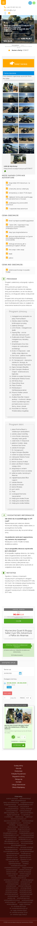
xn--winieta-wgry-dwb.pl (18, 914)
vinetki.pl (25, 863)
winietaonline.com (12, 888)
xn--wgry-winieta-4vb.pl (19, 910)
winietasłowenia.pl (26, 894)
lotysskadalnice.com (10, 833)
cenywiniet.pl (24, 807)
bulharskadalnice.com (25, 804)
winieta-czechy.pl (25, 870)
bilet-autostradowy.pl (18, 800)
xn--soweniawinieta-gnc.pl (18, 908)
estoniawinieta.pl (27, 821)
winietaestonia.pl (12, 884)
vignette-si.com (13, 861)
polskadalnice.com (25, 839)
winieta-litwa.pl (11, 872)
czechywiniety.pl (25, 811)
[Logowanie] (9, 13)
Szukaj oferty (18, 766)
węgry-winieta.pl (24, 904)
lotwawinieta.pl (24, 831)
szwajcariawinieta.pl (27, 851)
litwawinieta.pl (24, 827)
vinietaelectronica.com (18, 866)
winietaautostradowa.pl (12, 880)
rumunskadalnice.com (11, 843)
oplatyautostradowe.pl (26, 837)
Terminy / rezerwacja (20, 64)
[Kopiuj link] (5, 171)
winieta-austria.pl (11, 870)
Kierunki (18, 768)
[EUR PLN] (28, 698)
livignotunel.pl (11, 829)
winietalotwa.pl (11, 886)
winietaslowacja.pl (11, 892)
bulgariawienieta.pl (27, 802)
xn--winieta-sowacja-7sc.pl (18, 912)
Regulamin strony (18, 776)
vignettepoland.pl (14, 863)
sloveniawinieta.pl (27, 843)
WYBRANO (17, 745)
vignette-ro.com (25, 859)
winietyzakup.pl (12, 904)
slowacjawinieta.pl (11, 849)
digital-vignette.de (13, 815)
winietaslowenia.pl (25, 892)
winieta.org (12, 876)
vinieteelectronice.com (12, 868)
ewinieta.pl (26, 823)
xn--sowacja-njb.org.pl (18, 906)
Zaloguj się (18, 779)
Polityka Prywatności (18, 774)
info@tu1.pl (11, 10)
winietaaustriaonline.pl (18, 878)
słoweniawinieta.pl (13, 853)
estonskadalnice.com (14, 823)
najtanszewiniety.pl (9, 837)
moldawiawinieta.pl (27, 835)
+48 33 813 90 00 (13, 7)
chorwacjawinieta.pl (11, 809)
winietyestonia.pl (27, 900)
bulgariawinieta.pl (10, 804)
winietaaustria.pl (23, 876)
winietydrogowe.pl (23, 898)
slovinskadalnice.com (11, 847)
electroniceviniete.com (12, 821)
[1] (23, 737)
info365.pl (12, 825)
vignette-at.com (11, 855)
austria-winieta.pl (12, 798)
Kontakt (18, 782)
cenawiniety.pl (13, 807)
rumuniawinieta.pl (27, 841)
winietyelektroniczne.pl (12, 900)
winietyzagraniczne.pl (25, 902)
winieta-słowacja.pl (24, 872)
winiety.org (11, 898)
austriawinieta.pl (25, 798)
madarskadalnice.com (26, 833)
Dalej (18, 621)
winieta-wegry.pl (12, 874)
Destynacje (18, 771)
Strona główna (15, 45)
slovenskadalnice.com (18, 845)
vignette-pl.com (25, 857)
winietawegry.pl (12, 896)
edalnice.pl (28, 817)
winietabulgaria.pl (27, 880)
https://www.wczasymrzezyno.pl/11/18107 (18, 168)
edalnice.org (19, 817)
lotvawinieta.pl (12, 831)
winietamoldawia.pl (24, 886)
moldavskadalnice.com (11, 835)
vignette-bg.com (25, 855)
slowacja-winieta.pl (26, 847)
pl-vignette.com (11, 839)
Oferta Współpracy (18, 787)
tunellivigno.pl (25, 853)
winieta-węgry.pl (25, 874)
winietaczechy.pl (26, 882)
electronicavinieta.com (18, 819)
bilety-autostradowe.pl (11, 802)
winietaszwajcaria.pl (11, 894)
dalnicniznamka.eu (26, 813)
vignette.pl (25, 861)
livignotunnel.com (24, 829)
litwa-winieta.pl (13, 827)
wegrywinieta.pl (27, 868)
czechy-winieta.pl (26, 809)
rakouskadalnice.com (11, 841)
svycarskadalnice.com (10, 851)
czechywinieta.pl (12, 811)
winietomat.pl (25, 896)
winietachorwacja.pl (12, 882)
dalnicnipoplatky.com (11, 813)
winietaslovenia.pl (26, 890)
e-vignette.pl (25, 815)
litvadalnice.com (22, 825)
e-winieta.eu (9, 817)
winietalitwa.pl (25, 884)
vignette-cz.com (12, 857)
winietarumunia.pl (12, 890)
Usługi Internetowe (18, 785)
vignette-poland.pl (12, 859)
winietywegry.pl (10, 902)
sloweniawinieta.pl (25, 849)
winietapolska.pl (25, 888)
